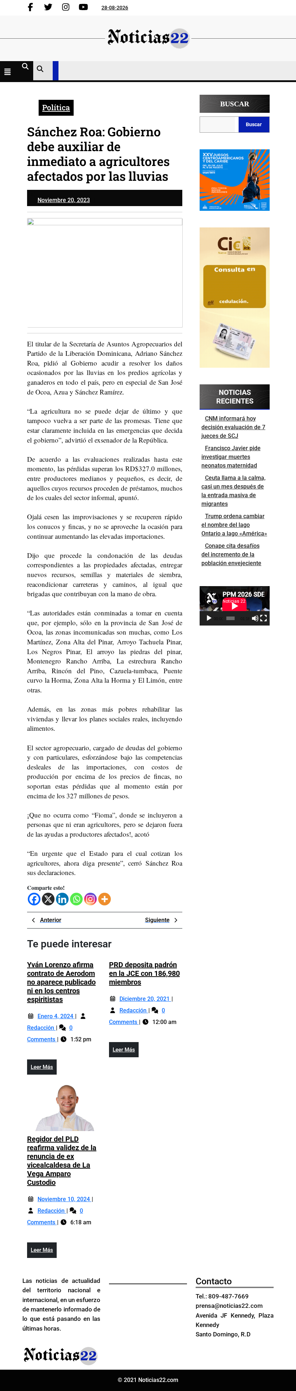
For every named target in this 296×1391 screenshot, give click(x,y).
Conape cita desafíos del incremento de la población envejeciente (231, 554)
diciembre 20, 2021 (145, 998)
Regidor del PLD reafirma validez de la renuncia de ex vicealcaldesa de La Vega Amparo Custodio (61, 1161)
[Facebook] (34, 899)
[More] (104, 899)
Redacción (41, 1027)
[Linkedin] (62, 899)
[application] (235, 606)
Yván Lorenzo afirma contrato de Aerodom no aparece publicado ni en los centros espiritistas (61, 982)
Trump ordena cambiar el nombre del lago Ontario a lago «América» (234, 525)
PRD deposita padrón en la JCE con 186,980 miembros (144, 973)
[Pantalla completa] (263, 618)
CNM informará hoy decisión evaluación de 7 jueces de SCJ (233, 427)
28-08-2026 (114, 7)
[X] (48, 899)
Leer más (44, 1069)
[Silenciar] (255, 618)
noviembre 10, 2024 (64, 1199)
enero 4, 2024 (56, 1016)
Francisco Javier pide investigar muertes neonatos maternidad (231, 457)
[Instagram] (90, 899)
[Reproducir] (209, 618)
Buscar (234, 104)
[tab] (9, 72)
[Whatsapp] (76, 899)
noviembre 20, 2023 (64, 200)
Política (56, 107)
